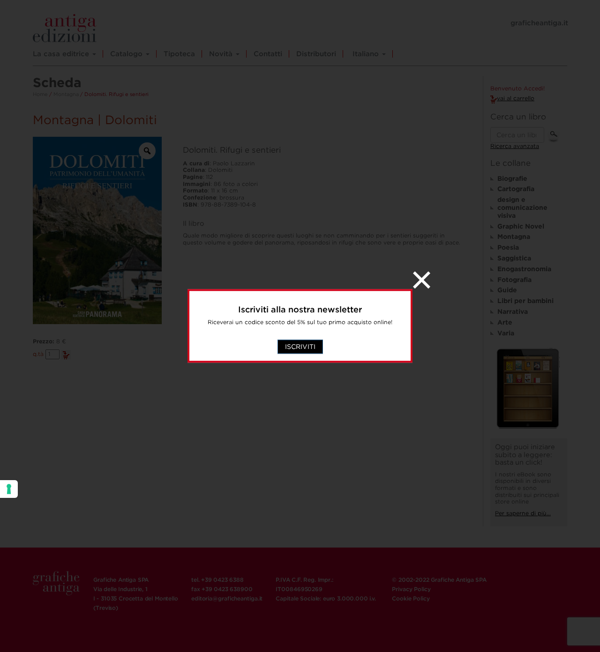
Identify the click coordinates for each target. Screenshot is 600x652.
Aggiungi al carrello (66, 354)
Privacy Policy (411, 589)
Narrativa (512, 311)
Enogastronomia (524, 269)
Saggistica (514, 258)
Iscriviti (300, 347)
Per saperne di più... (523, 513)
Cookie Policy (410, 598)
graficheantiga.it (539, 23)
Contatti (268, 54)
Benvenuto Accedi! (517, 88)
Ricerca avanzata (514, 145)
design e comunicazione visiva (522, 207)
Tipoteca (179, 54)
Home (40, 94)
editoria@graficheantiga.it (226, 598)
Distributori (316, 54)
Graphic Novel (520, 226)
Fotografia (514, 279)
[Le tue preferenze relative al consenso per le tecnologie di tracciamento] (9, 489)
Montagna (66, 94)
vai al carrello (515, 98)
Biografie (512, 178)
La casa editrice (62, 54)
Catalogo (127, 54)
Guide (507, 290)
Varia (505, 333)
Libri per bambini (525, 300)
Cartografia (515, 189)
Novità (222, 54)
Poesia (508, 247)
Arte (504, 322)
